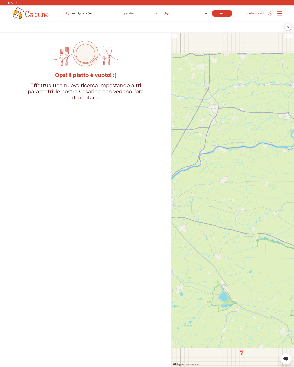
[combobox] (90, 13)
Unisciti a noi (255, 13)
